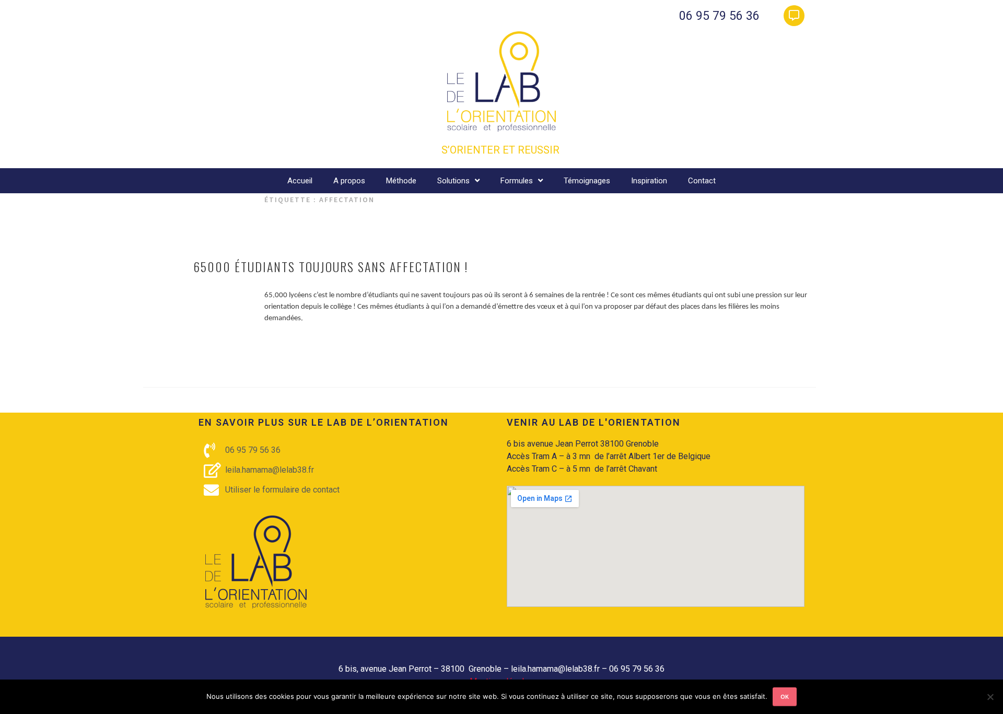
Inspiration (649, 180)
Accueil (299, 180)
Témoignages (587, 180)
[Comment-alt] (794, 15)
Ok (784, 696)
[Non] (990, 697)
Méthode (401, 180)
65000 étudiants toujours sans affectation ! (330, 266)
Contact (702, 180)
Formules (516, 180)
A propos (349, 180)
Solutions (453, 180)
